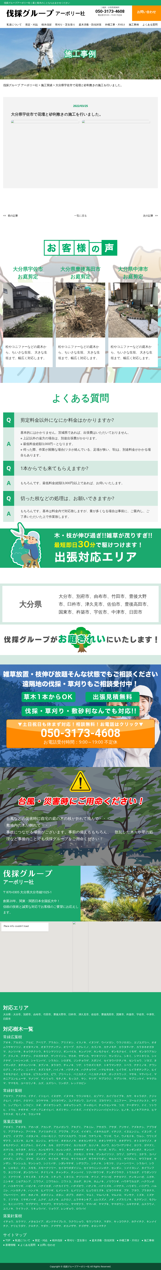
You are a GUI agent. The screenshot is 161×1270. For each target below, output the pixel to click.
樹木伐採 (47, 24)
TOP (8, 1240)
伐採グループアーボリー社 (76, 1266)
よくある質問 (150, 24)
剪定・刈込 (31, 24)
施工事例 (134, 24)
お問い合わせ (47, 1245)
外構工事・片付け (115, 24)
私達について (14, 24)
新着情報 (11, 1245)
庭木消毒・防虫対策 (90, 24)
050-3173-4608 (110, 11)
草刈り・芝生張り (65, 24)
